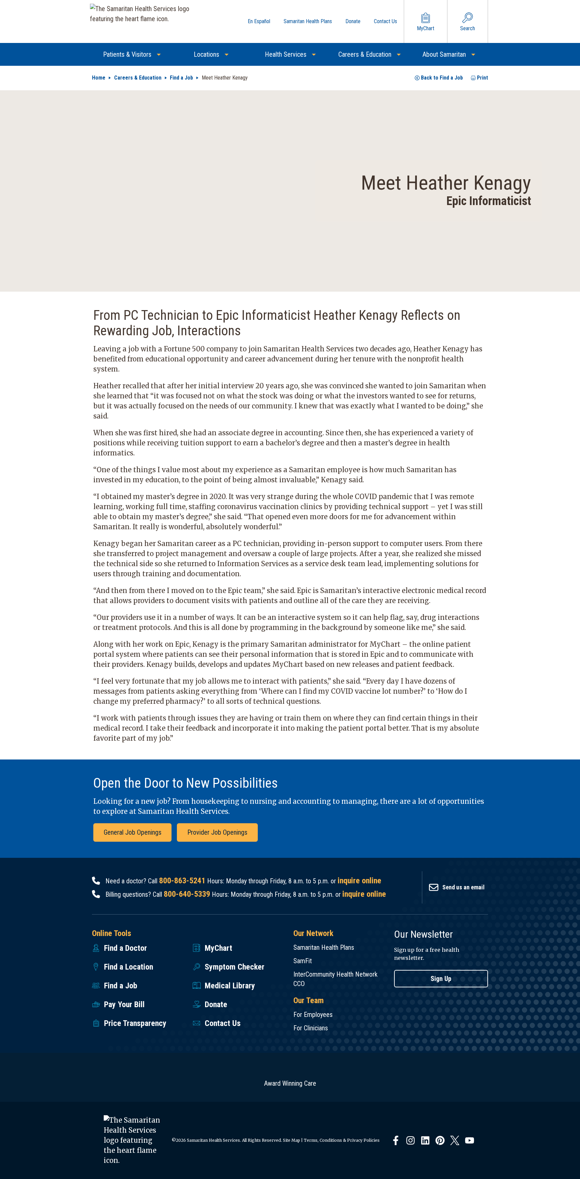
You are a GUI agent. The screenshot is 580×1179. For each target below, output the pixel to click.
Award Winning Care (290, 1083)
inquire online (359, 880)
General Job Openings (132, 832)
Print (482, 78)
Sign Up (441, 979)
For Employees (313, 1015)
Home (98, 78)
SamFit (302, 961)
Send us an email (463, 887)
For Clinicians (310, 1028)
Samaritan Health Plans (323, 947)
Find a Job (181, 78)
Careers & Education (137, 78)
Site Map (291, 1140)
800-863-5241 (182, 880)
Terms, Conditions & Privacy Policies (342, 1140)
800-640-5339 (187, 894)
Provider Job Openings (217, 832)
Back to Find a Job (442, 78)
